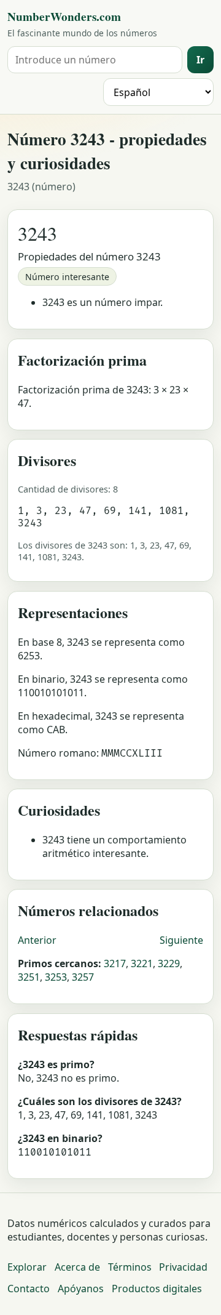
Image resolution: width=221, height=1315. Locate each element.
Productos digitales (157, 1288)
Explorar (27, 1267)
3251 (29, 977)
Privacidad (183, 1267)
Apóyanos (81, 1288)
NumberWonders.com (64, 16)
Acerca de (77, 1267)
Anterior (37, 940)
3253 (56, 977)
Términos (130, 1267)
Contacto (28, 1288)
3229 (169, 963)
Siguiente (181, 940)
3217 (115, 963)
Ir (200, 59)
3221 (142, 963)
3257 (83, 977)
